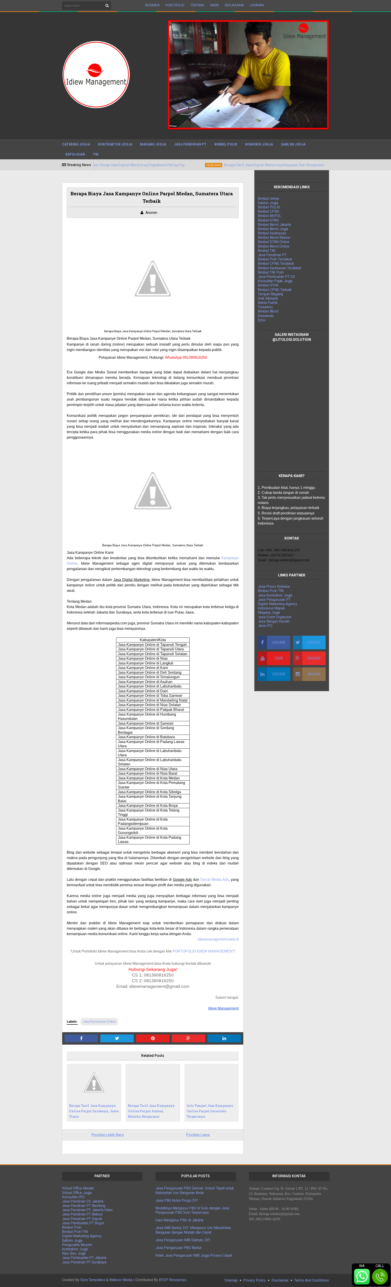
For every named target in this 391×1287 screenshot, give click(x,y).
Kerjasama (234, 5)
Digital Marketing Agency (277, 604)
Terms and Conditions (311, 1280)
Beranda (152, 5)
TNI (96, 154)
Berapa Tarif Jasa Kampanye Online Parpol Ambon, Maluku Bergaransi (151, 1111)
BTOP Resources (172, 1280)
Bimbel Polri (226, 144)
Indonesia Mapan (271, 608)
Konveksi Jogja (259, 144)
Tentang (197, 5)
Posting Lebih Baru (107, 1135)
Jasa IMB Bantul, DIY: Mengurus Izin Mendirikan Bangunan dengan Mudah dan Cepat (193, 1230)
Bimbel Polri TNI (271, 591)
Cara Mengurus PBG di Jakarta (179, 1220)
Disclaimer (280, 1280)
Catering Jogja (76, 144)
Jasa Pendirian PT (190, 144)
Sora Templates (92, 1280)
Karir (214, 5)
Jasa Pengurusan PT (274, 599)
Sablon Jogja (293, 144)
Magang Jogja (153, 144)
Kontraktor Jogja (115, 144)
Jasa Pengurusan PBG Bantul (178, 1248)
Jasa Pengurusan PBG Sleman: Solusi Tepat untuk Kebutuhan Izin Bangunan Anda (194, 1190)
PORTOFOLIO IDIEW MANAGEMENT (203, 951)
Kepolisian (75, 154)
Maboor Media (120, 1280)
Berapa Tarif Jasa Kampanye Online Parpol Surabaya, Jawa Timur (94, 1111)
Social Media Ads (214, 879)
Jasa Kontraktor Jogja (275, 595)
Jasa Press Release (274, 586)
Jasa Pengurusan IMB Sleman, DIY (182, 1240)
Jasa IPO (265, 625)
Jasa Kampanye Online (99, 1021)
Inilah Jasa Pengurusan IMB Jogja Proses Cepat (193, 1255)
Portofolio (175, 5)
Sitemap (231, 1280)
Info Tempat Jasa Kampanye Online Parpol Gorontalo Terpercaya (210, 1111)
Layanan (257, 5)
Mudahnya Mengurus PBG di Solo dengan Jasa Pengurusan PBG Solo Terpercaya (192, 1210)
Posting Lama (198, 1135)
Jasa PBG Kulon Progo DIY (176, 1200)
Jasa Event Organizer (274, 617)
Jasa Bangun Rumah (273, 621)
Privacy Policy (254, 1280)
